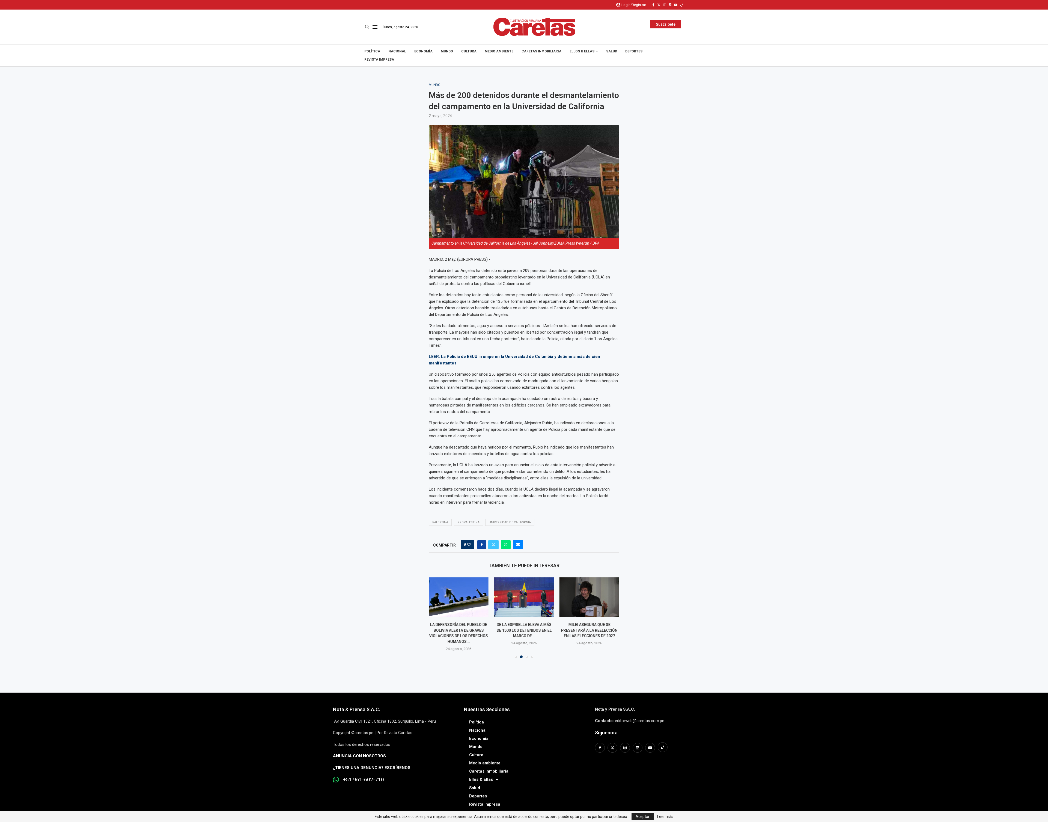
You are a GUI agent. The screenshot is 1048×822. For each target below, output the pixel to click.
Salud (611, 51)
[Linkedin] (670, 5)
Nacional (397, 51)
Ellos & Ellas (582, 51)
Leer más (665, 816)
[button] (436, 617)
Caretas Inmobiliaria (541, 51)
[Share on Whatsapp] (506, 544)
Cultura (469, 51)
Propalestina (468, 522)
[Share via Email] (518, 544)
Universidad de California (510, 522)
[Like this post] (469, 544)
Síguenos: (606, 732)
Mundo (447, 51)
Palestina (440, 522)
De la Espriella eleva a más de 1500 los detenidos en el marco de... (524, 630)
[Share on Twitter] (493, 544)
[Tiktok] (682, 5)
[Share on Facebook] (481, 544)
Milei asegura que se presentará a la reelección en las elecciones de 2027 (589, 630)
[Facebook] (653, 5)
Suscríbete (665, 24)
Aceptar (643, 816)
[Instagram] (664, 5)
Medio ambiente (499, 51)
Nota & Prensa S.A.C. (356, 709)
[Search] (367, 27)
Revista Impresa (379, 59)
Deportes (633, 51)
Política (372, 51)
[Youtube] (676, 5)
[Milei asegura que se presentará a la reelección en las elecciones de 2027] (589, 597)
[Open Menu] (375, 27)
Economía (423, 51)
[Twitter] (659, 5)
